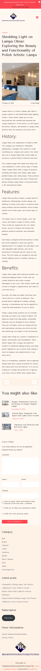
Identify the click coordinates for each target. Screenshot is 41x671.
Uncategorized (8, 570)
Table (4, 566)
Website (5, 491)
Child (4, 549)
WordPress (32, 669)
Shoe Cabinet (7, 559)
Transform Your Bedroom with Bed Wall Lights (26, 426)
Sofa (4, 563)
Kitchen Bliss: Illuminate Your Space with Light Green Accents (25, 414)
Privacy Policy (7, 638)
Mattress (5, 552)
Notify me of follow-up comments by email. (20, 508)
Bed (3, 538)
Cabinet (5, 32)
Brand (4, 542)
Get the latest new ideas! (20, 7)
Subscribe (8, 618)
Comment (6, 455)
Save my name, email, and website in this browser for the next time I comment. (19, 502)
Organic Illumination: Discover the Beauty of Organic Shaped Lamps (24, 404)
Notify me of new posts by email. (16, 514)
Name (4, 479)
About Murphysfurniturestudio (14, 634)
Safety (4, 556)
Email (24, 479)
